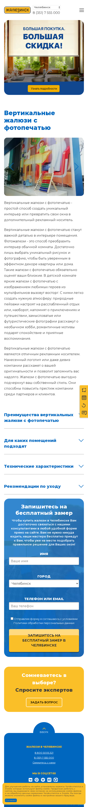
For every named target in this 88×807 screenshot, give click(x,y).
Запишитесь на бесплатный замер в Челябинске (44, 640)
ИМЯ (44, 554)
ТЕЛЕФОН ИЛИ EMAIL (44, 599)
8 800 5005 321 (44, 752)
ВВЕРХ (44, 732)
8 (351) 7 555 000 (46, 13)
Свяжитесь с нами (44, 762)
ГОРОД (44, 576)
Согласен (11, 800)
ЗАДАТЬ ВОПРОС (44, 702)
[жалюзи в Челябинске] (17, 10)
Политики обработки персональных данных (44, 623)
